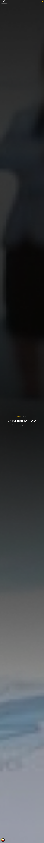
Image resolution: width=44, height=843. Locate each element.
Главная (19, 416)
